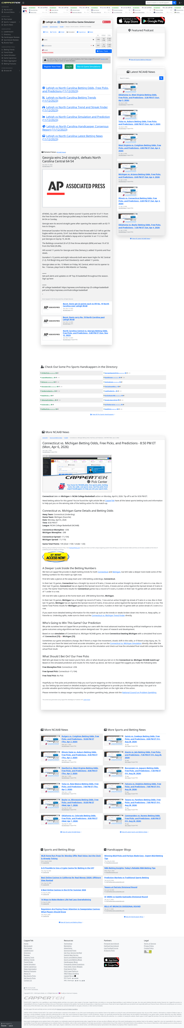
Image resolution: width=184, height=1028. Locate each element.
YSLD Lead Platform (71, 971)
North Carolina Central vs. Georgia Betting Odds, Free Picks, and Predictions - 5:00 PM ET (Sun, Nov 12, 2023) (85, 333)
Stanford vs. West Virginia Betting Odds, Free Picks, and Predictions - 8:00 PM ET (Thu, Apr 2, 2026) (80, 771)
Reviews (27, 955)
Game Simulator (10, 55)
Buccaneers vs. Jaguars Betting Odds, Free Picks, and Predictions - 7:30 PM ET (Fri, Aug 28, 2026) (143, 771)
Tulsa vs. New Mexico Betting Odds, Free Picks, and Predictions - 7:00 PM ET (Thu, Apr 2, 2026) (80, 787)
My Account (8, 10)
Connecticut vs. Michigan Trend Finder (108, 615)
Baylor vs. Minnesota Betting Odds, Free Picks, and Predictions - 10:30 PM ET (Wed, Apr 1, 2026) (80, 802)
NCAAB (61, 26)
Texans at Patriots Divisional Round (120, 887)
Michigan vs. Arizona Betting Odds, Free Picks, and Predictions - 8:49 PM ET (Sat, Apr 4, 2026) (140, 175)
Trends (54, 32)
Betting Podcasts (10, 64)
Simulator (71, 32)
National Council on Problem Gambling (139, 692)
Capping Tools (29, 957)
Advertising (68, 948)
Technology (68, 944)
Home (26, 944)
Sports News (8, 25)
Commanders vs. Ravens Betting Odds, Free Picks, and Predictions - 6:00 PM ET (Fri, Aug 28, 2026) (143, 818)
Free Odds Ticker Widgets (73, 967)
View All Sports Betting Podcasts (141, 60)
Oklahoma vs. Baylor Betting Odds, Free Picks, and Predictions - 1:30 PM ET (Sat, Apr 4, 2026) (140, 226)
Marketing (67, 946)
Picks (46, 32)
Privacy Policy (149, 946)
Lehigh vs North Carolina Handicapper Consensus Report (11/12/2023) (75, 127)
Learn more (86, 699)
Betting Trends (9, 50)
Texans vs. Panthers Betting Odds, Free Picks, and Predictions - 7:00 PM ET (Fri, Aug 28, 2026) (143, 802)
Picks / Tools (103, 51)
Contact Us (28, 980)
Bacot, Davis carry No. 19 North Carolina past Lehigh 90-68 (84, 318)
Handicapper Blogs (71, 962)
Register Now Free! (52, 66)
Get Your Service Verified (73, 953)
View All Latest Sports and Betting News (134, 832)
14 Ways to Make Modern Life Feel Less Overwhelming (66, 899)
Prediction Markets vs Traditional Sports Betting (126, 877)
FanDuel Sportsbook (111, 946)
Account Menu (9, 12)
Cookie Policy (149, 948)
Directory (7, 34)
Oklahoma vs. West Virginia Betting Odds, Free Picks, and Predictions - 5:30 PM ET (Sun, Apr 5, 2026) (139, 97)
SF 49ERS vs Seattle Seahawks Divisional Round (126, 896)
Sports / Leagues (10, 22)
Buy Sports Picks (30, 976)
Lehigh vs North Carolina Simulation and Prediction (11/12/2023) (76, 118)
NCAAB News (61, 152)
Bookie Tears (8, 43)
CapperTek (45, 26)
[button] (180, 3)
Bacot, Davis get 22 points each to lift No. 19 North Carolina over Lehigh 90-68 (86, 304)
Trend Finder (8, 52)
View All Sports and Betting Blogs (71, 922)
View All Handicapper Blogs (134, 917)
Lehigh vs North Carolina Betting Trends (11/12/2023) (69, 99)
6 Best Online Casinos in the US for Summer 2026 (63, 890)
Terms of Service (150, 944)
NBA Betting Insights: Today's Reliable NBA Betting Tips (129, 868)
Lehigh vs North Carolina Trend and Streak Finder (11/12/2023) (75, 108)
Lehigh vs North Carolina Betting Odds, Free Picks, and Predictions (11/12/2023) (75, 89)
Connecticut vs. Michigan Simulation (126, 643)
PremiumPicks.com (74, 548)
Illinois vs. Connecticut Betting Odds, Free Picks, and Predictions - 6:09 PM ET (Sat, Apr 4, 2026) (139, 201)
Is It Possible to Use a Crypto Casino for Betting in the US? (67, 868)
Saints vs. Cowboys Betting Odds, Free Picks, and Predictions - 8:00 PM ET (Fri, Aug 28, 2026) (142, 739)
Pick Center (8, 19)
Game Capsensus (10, 58)
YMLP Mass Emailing (71, 974)
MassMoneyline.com (112, 863)
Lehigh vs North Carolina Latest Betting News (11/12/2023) (72, 137)
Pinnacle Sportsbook (111, 944)
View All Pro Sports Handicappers (103, 414)
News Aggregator (10, 61)
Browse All (8, 71)
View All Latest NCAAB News (71, 832)
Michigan (116, 572)
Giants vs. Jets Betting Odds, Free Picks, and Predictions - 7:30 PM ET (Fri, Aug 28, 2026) (143, 755)
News (91, 32)
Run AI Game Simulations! (88, 66)
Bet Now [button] (107, 22)
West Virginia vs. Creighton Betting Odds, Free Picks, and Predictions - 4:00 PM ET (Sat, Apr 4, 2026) (140, 148)
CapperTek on (69, 976)
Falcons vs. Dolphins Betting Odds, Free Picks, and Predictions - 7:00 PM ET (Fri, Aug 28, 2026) (143, 787)
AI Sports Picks (109, 951)
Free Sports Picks (70, 969)
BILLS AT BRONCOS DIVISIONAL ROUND (122, 906)
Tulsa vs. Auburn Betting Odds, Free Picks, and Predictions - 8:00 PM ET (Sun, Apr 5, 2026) (139, 123)
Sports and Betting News (56, 437)
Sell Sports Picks (30, 978)
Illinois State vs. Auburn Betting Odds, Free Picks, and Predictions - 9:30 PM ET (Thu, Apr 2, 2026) (79, 755)
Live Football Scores (111, 948)
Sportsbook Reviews (11, 40)
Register (4, 1025)
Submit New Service (71, 955)
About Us (27, 974)
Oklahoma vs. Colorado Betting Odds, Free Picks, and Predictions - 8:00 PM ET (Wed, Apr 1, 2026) (79, 818)
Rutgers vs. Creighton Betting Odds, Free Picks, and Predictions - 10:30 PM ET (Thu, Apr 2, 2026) (80, 739)
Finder (62, 32)
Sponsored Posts (70, 951)
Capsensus (82, 32)
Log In (11, 1025)
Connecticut (103, 572)
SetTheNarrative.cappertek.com (115, 882)
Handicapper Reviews (12, 37)
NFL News (128, 746)
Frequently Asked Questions (74, 964)
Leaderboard (8, 32)
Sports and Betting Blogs (73, 960)
